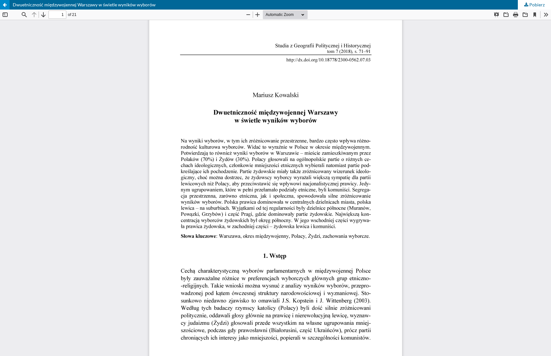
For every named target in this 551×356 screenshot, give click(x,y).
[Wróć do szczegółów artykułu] (5, 5)
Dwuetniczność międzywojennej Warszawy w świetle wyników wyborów (84, 4)
